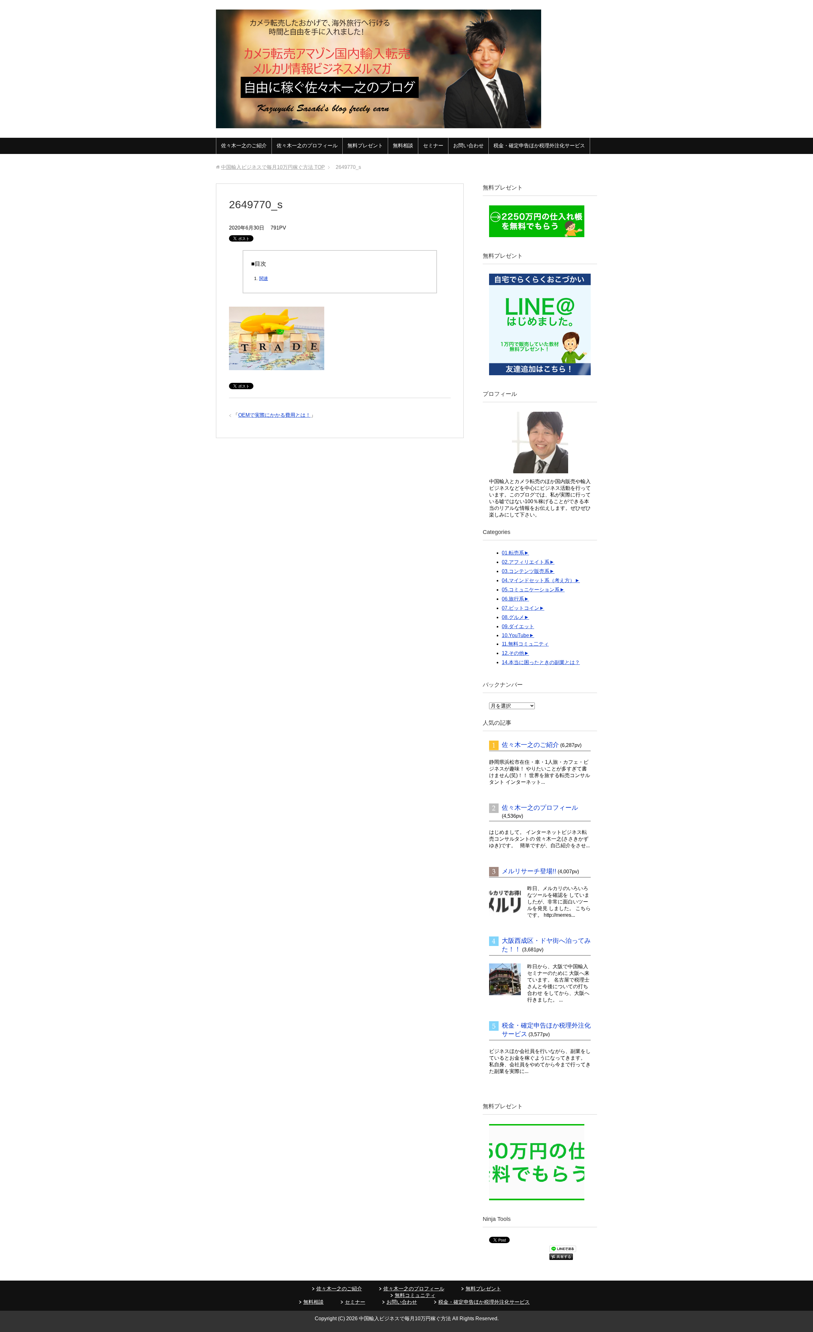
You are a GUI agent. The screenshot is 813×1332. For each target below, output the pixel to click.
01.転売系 (513, 553)
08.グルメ (513, 617)
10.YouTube (515, 635)
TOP (273, 167)
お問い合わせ (468, 145)
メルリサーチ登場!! (529, 871)
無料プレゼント (365, 145)
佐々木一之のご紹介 (244, 145)
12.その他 (513, 653)
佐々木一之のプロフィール (307, 145)
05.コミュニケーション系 (531, 589)
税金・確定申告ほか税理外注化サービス (539, 145)
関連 (263, 278)
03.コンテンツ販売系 (525, 571)
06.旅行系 (513, 599)
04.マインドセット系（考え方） (538, 580)
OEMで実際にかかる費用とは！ (274, 415)
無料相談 (403, 145)
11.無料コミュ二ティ (525, 644)
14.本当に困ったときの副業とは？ (541, 662)
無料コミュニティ (415, 1295)
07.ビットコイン (520, 608)
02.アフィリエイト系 (525, 562)
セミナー (433, 145)
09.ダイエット (518, 626)
